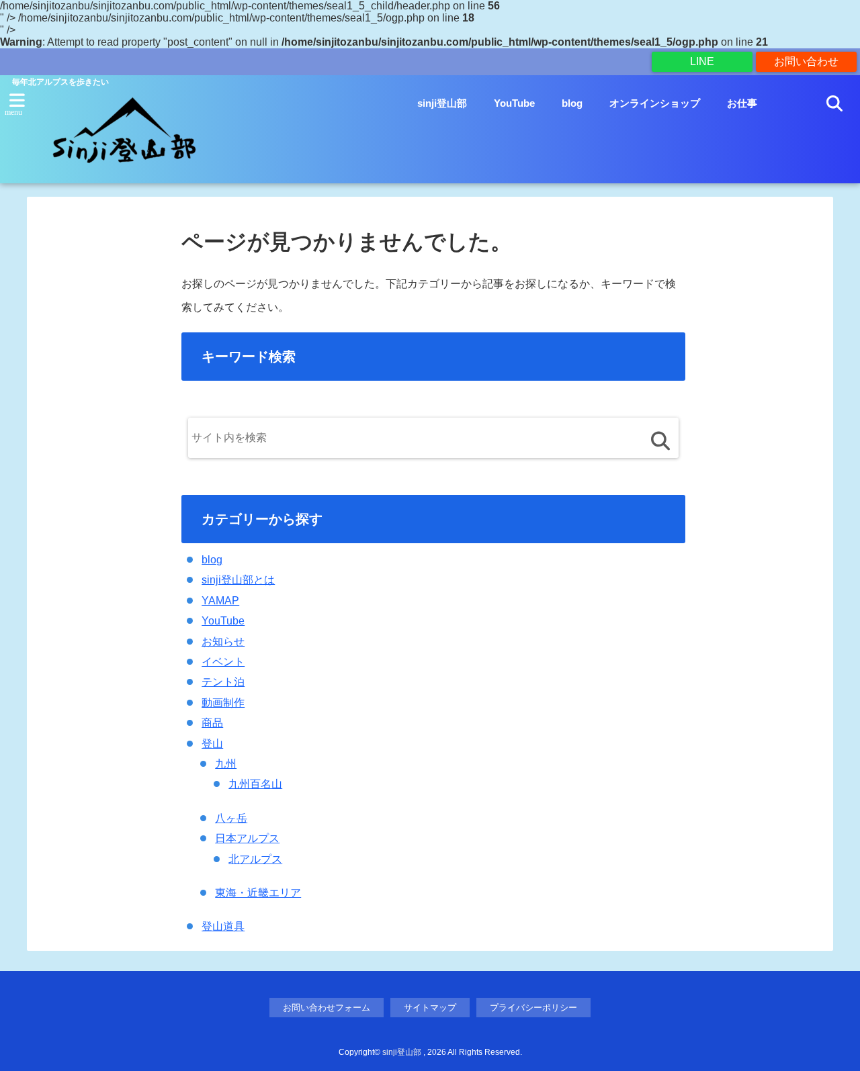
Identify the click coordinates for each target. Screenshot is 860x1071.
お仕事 (742, 103)
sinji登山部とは (238, 580)
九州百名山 (255, 784)
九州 (225, 764)
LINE (702, 61)
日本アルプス (247, 838)
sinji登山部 (442, 103)
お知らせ (223, 641)
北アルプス (255, 859)
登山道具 (223, 926)
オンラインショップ (654, 103)
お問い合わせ (806, 61)
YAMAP (220, 600)
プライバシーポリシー (533, 1008)
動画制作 (223, 702)
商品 (212, 723)
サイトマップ (430, 1008)
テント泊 (223, 682)
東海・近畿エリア (258, 892)
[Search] (660, 441)
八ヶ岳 (231, 818)
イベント (223, 661)
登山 (212, 743)
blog (572, 103)
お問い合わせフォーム (326, 1008)
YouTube (514, 103)
